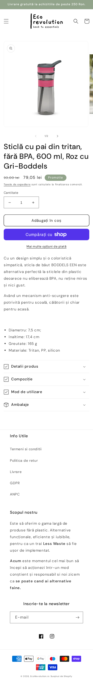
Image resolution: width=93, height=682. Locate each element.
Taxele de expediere (17, 184)
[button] (6, 21)
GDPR (15, 483)
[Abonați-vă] (77, 617)
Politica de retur (24, 460)
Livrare (16, 471)
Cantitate (11, 193)
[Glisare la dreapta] (57, 136)
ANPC (15, 494)
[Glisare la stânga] (35, 136)
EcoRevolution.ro (40, 676)
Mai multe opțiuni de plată (46, 246)
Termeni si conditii (25, 449)
